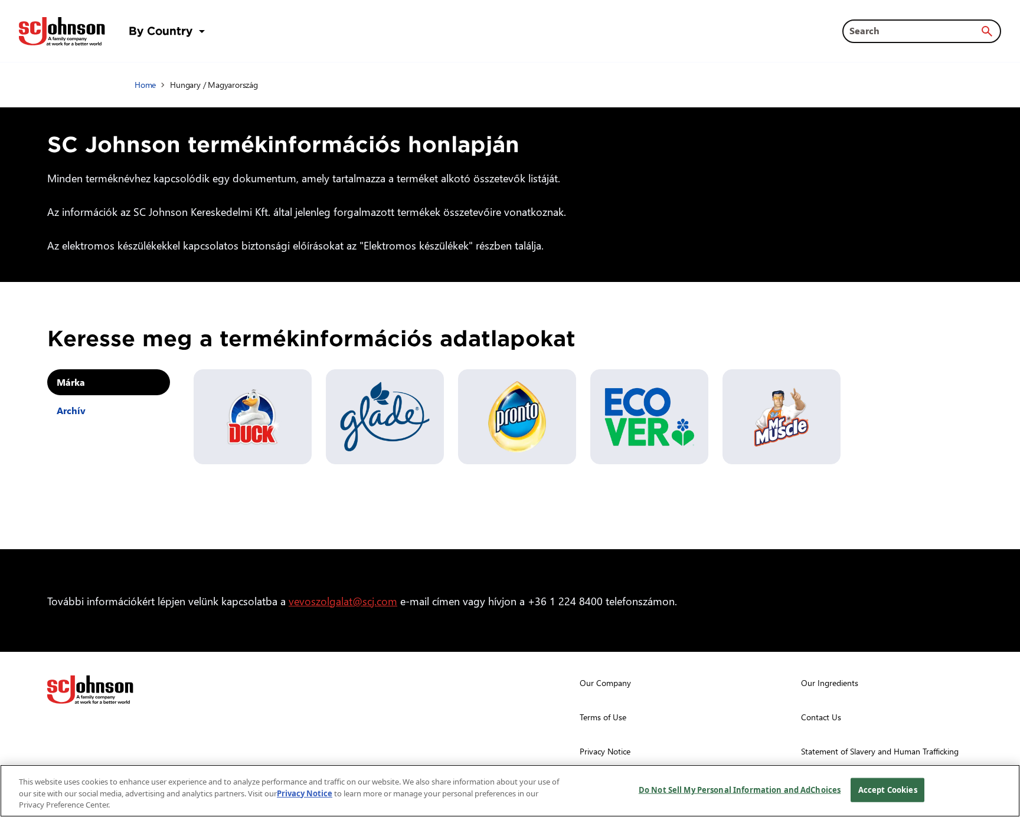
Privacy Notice (304, 793)
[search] (987, 31)
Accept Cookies (887, 789)
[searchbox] (914, 30)
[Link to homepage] (62, 31)
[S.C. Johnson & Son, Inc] (90, 689)
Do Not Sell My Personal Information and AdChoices (740, 789)
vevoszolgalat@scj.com (343, 600)
